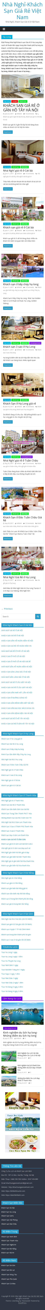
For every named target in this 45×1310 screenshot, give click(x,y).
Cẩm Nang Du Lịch (10, 1028)
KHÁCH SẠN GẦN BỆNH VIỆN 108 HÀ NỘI (17, 713)
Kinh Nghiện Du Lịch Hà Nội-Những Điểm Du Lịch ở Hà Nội (29, 1054)
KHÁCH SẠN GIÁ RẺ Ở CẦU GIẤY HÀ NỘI (16, 687)
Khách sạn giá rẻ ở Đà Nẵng (11, 883)
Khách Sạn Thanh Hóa (9, 1240)
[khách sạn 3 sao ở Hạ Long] (22, 317)
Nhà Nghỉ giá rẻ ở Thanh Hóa (12, 800)
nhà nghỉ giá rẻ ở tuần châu (27, 466)
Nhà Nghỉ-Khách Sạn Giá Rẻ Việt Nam (22, 11)
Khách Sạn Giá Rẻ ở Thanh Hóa (13, 805)
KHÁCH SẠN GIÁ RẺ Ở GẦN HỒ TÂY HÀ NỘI (21, 107)
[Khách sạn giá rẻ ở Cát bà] (22, 198)
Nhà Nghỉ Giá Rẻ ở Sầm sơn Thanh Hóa (16, 822)
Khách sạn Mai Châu (9, 1224)
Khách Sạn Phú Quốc (9, 1279)
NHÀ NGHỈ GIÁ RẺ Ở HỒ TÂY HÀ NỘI (15, 718)
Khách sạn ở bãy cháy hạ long (21, 284)
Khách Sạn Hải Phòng (9, 1220)
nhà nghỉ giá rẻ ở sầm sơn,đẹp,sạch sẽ (15, 848)
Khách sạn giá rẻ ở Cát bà (18, 227)
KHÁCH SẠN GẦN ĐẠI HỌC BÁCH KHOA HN (17, 708)
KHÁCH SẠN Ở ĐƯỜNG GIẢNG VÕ (14, 698)
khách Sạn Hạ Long (8, 1212)
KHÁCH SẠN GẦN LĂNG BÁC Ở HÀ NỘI (16, 672)
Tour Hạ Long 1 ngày (9, 952)
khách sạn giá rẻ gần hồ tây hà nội (14, 117)
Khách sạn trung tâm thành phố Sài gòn (16, 934)
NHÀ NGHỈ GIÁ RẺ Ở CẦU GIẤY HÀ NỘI (15, 682)
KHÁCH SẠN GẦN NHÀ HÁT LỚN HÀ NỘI (16, 692)
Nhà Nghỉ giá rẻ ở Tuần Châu (20, 460)
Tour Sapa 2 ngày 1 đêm (10, 974)
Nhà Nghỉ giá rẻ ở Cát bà (18, 170)
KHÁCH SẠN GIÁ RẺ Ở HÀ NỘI (12, 635)
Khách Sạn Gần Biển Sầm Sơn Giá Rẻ (15, 809)
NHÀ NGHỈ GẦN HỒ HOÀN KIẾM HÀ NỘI (16, 666)
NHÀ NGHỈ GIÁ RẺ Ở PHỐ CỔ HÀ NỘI (15, 651)
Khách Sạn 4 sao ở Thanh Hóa (12, 831)
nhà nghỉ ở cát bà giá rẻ (24, 177)
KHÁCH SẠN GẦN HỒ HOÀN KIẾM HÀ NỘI (17, 641)
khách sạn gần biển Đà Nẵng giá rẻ (14, 888)
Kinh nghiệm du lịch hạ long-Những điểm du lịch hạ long (20, 1034)
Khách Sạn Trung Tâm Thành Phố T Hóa (16, 813)
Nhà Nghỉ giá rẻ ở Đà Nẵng (11, 878)
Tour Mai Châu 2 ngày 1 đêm (12, 982)
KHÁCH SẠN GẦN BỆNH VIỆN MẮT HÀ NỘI (17, 703)
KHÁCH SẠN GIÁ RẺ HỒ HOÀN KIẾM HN (16, 646)
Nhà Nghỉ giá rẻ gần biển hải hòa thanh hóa (17, 861)
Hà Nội (14, 101)
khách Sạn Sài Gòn (8, 1265)
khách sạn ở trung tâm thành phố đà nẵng (17, 899)
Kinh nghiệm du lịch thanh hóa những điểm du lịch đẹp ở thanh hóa (29, 1067)
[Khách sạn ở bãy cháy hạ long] (22, 255)
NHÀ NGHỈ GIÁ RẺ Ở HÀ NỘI (12, 630)
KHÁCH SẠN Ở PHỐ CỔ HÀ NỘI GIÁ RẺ (16, 661)
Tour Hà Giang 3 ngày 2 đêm (12, 987)
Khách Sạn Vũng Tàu (9, 1274)
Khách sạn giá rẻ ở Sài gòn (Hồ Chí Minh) (16, 924)
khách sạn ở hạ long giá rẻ (25, 409)
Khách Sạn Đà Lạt (8, 1270)
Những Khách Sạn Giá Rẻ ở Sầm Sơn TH (16, 818)
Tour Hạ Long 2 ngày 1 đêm (11, 956)
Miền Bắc (25, 167)
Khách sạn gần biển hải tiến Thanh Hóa (16, 857)
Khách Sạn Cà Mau (8, 1283)
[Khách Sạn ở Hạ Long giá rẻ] (22, 374)
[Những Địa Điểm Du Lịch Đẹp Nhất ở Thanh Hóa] (8, 1077)
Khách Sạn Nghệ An (8, 1245)
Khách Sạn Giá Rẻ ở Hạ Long (12, 744)
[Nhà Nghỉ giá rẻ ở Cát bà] (22, 141)
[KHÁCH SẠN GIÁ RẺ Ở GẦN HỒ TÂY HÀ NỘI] (22, 76)
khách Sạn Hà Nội (8, 1208)
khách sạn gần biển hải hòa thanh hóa (15, 865)
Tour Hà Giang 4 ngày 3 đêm (12, 991)
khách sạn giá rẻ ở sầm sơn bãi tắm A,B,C (17, 844)
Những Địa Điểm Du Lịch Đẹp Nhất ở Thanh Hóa (29, 1079)
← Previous (7, 608)
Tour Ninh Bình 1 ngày (9, 965)
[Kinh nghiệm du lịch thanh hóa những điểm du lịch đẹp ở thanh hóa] (8, 1064)
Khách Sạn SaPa (7, 1216)
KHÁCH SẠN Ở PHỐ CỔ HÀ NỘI (13, 656)
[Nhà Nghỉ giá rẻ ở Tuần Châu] (22, 431)
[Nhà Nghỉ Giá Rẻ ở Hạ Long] (22, 548)
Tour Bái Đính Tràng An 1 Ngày (13, 970)
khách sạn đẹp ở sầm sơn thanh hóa (15, 835)
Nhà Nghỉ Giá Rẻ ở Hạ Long (19, 577)
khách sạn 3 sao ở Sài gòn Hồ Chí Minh (15, 940)
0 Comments (29, 114)
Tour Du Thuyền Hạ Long (10, 961)
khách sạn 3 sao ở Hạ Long (19, 346)
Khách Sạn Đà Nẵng (8, 1249)
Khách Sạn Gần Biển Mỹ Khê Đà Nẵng (15, 893)
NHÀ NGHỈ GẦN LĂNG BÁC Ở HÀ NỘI (15, 677)
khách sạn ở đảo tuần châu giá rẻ (27, 526)
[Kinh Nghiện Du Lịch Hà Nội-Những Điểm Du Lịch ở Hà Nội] (8, 1052)
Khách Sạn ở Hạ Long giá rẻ (19, 403)
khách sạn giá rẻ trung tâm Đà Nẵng (14, 904)
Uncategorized (35, 343)
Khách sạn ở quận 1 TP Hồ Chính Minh (15, 929)
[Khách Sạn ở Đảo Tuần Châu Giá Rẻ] (22, 488)
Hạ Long (7, 101)
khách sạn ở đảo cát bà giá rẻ (25, 233)
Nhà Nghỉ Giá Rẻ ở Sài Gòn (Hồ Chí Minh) (16, 919)
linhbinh (19, 114)
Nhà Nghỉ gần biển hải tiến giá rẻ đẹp (15, 852)
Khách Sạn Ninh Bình (9, 1237)
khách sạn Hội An (7, 1253)
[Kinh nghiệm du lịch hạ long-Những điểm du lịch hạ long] (22, 1004)
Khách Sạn (23, 101)
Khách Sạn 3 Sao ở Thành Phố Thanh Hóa (17, 826)
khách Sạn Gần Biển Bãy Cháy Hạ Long (16, 754)
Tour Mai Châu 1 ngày (9, 978)
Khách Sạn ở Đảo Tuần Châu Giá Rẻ (22, 519)
